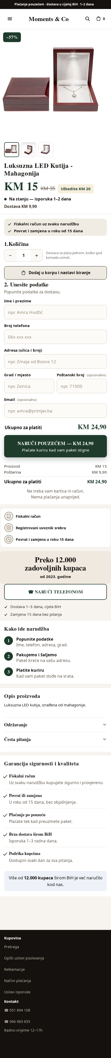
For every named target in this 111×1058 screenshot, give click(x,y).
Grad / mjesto (17, 374)
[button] (55, 84)
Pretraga (11, 946)
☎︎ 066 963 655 (17, 1021)
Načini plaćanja (17, 980)
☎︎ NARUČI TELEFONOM (55, 592)
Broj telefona (17, 325)
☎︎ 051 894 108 (17, 1010)
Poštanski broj (81, 374)
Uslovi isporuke (17, 991)
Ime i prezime (17, 300)
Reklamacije (14, 969)
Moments (48, 18)
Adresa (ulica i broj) (23, 350)
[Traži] (87, 18)
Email (20, 399)
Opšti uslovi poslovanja (24, 958)
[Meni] (9, 18)
